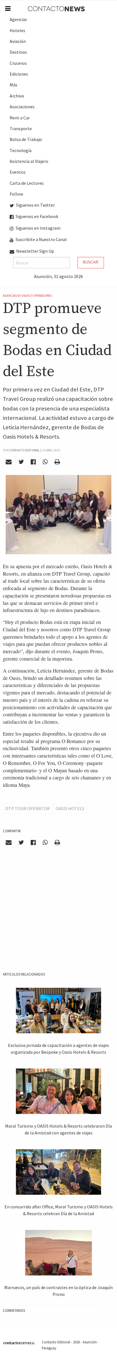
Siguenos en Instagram (37, 228)
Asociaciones (22, 106)
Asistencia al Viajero (29, 161)
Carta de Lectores (27, 183)
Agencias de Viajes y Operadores (27, 296)
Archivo (17, 96)
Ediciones (19, 74)
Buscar (90, 262)
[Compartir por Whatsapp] (45, 461)
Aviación (18, 41)
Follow (16, 194)
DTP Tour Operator (27, 808)
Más (13, 85)
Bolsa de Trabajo (26, 139)
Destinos (18, 52)
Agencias (18, 19)
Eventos (18, 172)
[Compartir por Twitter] (21, 461)
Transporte (21, 128)
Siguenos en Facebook (36, 216)
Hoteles (17, 30)
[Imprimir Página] (57, 461)
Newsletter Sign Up (34, 251)
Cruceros (18, 63)
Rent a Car (20, 118)
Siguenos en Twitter (35, 205)
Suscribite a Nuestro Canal (41, 239)
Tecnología (21, 150)
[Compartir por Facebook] (33, 461)
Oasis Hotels (70, 808)
